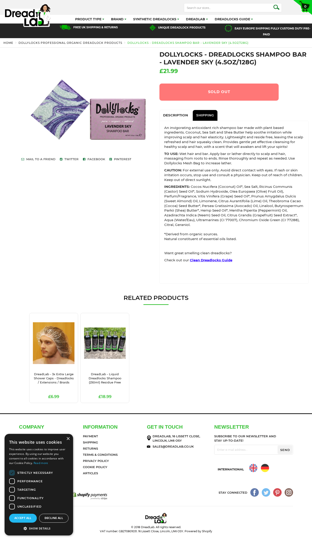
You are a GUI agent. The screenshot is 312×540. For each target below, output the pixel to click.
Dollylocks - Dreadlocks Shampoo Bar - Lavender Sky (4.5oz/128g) (188, 43)
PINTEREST (122, 159)
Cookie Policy (95, 467)
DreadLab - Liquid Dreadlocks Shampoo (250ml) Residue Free (105, 378)
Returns (90, 448)
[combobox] (233, 7)
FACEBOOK (96, 159)
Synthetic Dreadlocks (155, 19)
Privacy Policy (96, 461)
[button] (39, 528)
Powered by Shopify (198, 531)
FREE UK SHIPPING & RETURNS (95, 27)
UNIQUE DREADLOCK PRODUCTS (182, 27)
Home (8, 43)
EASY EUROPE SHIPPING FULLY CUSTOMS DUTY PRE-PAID (272, 31)
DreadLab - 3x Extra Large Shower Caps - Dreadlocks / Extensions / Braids (54, 378)
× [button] (68, 438)
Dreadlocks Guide (233, 19)
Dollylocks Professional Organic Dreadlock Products (70, 43)
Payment (90, 436)
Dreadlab (196, 19)
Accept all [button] (23, 518)
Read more (41, 463)
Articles (90, 473)
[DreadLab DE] (265, 468)
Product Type (88, 19)
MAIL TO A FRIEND (40, 159)
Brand (117, 19)
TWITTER (71, 159)
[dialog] (39, 484)
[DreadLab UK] (253, 468)
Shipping (90, 442)
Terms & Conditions (100, 454)
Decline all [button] (54, 518)
